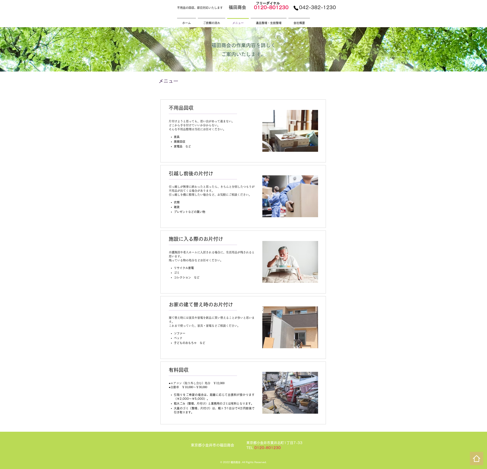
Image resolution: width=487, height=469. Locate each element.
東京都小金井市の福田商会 (212, 445)
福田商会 (237, 7)
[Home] (476, 458)
